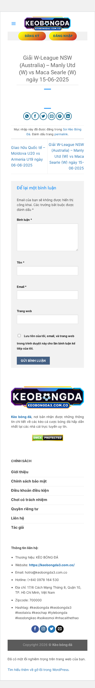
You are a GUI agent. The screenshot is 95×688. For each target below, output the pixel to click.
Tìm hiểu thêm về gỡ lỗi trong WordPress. (38, 670)
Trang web (24, 311)
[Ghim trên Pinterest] (60, 116)
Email (22, 287)
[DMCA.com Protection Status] (47, 437)
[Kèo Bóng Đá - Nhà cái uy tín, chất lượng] (47, 24)
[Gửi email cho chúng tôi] (60, 629)
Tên (20, 262)
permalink (61, 134)
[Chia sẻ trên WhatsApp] (27, 116)
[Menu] (13, 23)
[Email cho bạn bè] (52, 116)
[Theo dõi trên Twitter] (52, 629)
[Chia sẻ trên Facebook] (35, 116)
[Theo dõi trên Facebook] (35, 629)
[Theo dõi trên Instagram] (43, 629)
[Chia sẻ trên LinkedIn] (68, 116)
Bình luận (24, 219)
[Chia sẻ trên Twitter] (43, 116)
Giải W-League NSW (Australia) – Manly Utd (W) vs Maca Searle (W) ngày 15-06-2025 (66, 156)
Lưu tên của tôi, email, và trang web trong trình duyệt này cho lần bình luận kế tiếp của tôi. (46, 342)
